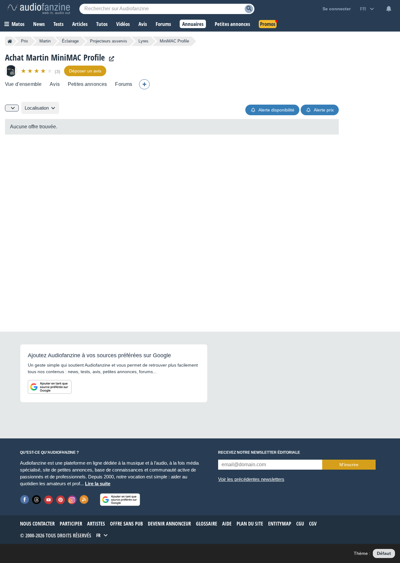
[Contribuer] (144, 84)
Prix (24, 41)
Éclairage (70, 41)
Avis (55, 84)
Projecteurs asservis (108, 41)
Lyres (143, 41)
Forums (123, 84)
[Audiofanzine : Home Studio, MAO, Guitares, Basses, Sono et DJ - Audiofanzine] (39, 8)
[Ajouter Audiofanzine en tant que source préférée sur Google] (50, 387)
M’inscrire (348, 464)
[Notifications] (388, 8)
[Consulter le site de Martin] (110, 59)
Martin (45, 41)
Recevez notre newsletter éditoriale (259, 452)
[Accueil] (10, 41)
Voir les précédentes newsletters (251, 479)
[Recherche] (249, 9)
